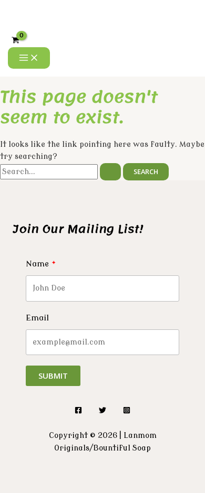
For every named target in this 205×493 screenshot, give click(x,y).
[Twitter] (102, 411)
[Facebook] (78, 411)
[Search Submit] (110, 171)
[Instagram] (126, 411)
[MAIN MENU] (29, 58)
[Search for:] (61, 171)
